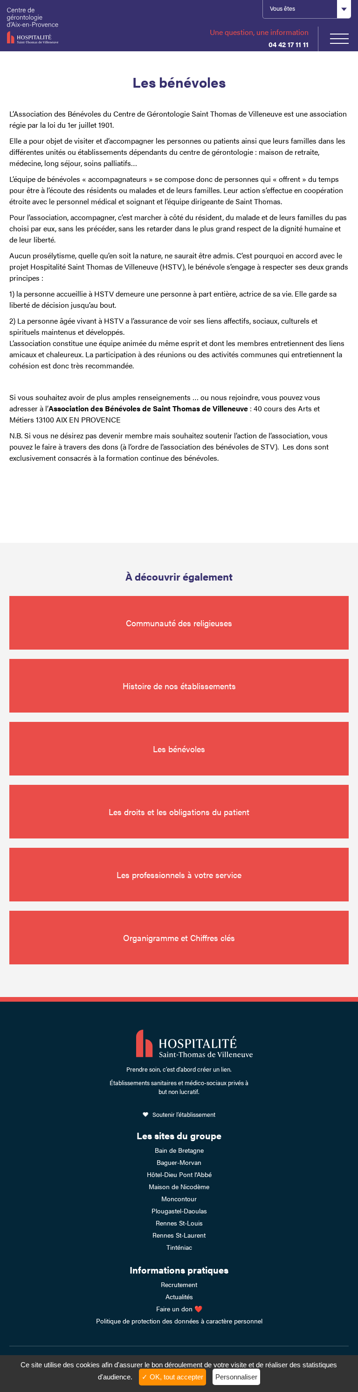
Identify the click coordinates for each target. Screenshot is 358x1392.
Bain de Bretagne (179, 1150)
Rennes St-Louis (179, 1222)
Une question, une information (259, 32)
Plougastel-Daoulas (179, 1210)
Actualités (179, 1296)
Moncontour (179, 1198)
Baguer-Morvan (179, 1162)
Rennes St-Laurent (179, 1235)
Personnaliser (236, 1377)
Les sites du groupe (179, 1135)
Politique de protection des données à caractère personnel (179, 1320)
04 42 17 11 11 (288, 44)
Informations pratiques (179, 1269)
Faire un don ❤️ (179, 1308)
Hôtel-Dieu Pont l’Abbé (179, 1174)
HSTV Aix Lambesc (55, 25)
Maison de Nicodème (179, 1186)
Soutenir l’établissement (183, 1114)
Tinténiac (179, 1247)
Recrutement (179, 1284)
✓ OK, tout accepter (172, 1377)
